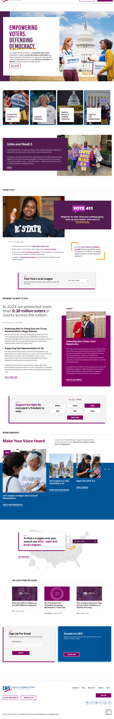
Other (92, 411)
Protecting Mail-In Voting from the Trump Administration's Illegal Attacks (26, 330)
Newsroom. (91, 687)
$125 (92, 406)
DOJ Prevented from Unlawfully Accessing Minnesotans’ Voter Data (54, 605)
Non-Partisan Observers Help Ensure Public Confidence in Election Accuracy (89, 605)
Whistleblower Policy (43, 714)
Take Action (15, 66)
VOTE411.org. (82, 222)
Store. (108, 687)
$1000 (57, 406)
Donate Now (75, 418)
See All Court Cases (11, 377)
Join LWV (103, 695)
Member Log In (28, 698)
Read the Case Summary (74, 380)
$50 (57, 411)
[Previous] (105, 469)
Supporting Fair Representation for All (24, 348)
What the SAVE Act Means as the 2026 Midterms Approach (24, 604)
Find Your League (24, 557)
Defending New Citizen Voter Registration (81, 342)
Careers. (101, 687)
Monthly (78, 399)
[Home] (20, 689)
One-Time (72, 399)
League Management (10, 698)
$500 (75, 406)
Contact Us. (75, 687)
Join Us (9, 167)
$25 (75, 411)
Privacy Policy (34, 714)
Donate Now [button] (72, 655)
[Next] (109, 469)
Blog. (83, 687)
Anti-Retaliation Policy (54, 714)
